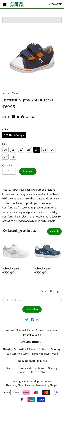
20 (5, 149)
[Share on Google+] (28, 116)
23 (28, 149)
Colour (5, 129)
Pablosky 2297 (42, 268)
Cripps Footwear (42, 381)
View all (54, 231)
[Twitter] (26, 319)
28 (13, 157)
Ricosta (6, 93)
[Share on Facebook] (13, 116)
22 (21, 149)
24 (36, 149)
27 (5, 157)
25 (44, 149)
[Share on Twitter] (18, 116)
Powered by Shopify (47, 385)
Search (10, 368)
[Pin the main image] (22, 116)
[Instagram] (38, 319)
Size (4, 143)
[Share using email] (33, 116)
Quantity (7, 165)
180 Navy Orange (14, 135)
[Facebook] (32, 319)
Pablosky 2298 (10, 268)
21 (13, 149)
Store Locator (38, 372)
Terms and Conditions (31, 368)
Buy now (27, 171)
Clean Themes (26, 385)
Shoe (16, 93)
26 (52, 149)
